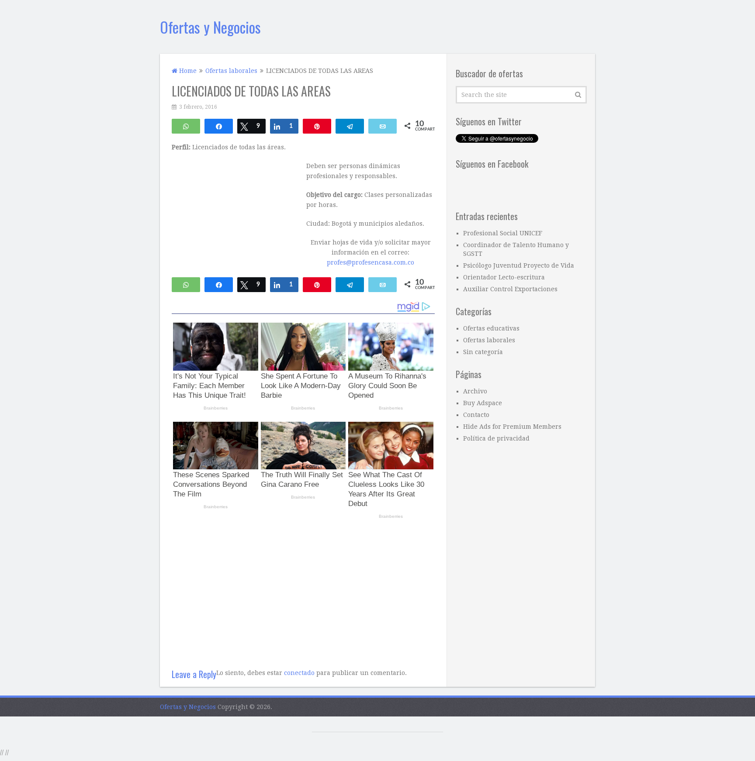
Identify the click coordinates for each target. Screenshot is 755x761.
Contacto (476, 414)
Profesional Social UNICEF (502, 233)
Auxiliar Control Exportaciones (510, 289)
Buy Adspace (482, 402)
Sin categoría (483, 351)
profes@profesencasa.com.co (370, 262)
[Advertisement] (303, 590)
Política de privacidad (496, 438)
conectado (299, 672)
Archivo (475, 391)
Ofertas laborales (489, 340)
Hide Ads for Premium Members (512, 426)
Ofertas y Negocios (210, 27)
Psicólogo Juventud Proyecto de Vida (518, 265)
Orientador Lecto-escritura (504, 277)
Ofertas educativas (491, 328)
